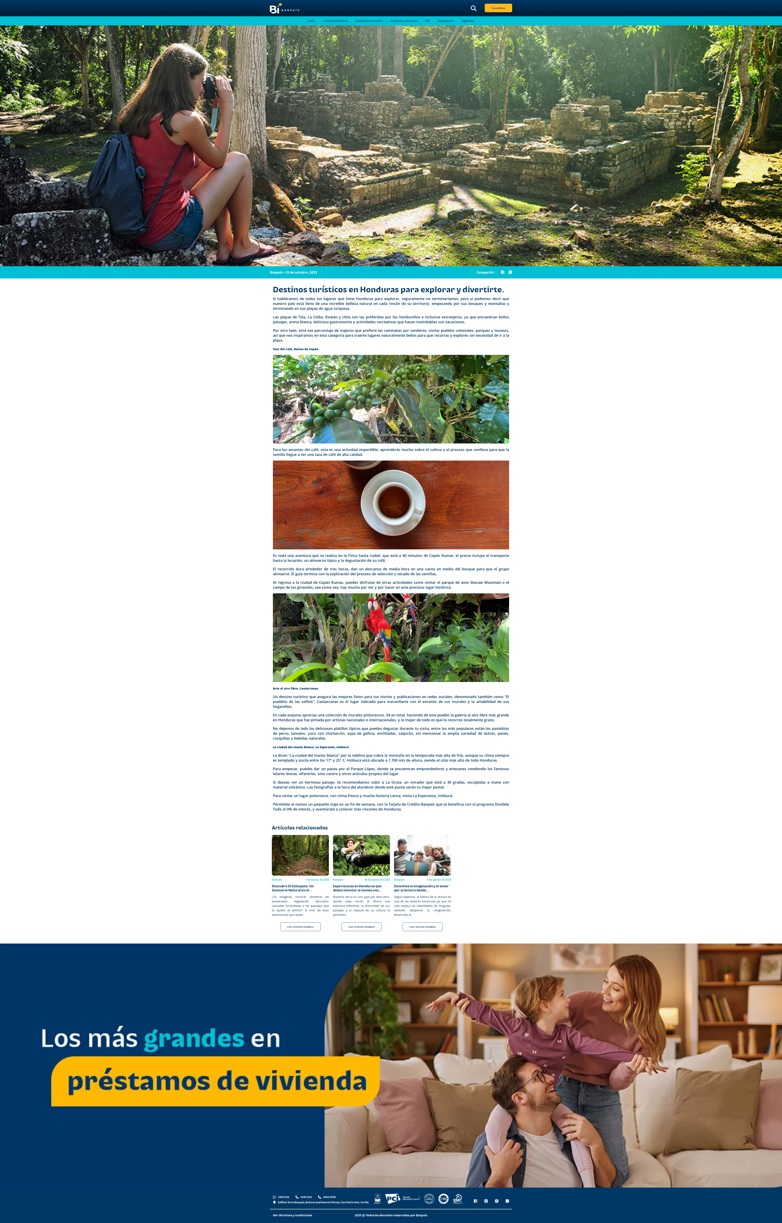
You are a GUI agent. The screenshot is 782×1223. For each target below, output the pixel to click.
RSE (427, 21)
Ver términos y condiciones (292, 1215)
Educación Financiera (369, 21)
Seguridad (467, 21)
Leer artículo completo (300, 926)
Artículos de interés (335, 21)
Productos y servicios (404, 21)
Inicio (311, 21)
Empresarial (445, 21)
